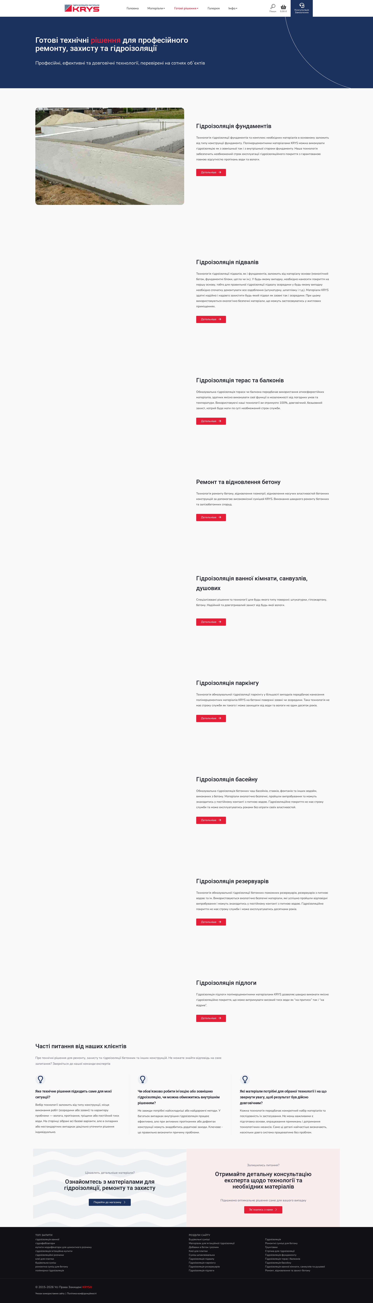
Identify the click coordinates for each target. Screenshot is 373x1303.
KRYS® (87, 1287)
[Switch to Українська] (265, 8)
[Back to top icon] (354, 1295)
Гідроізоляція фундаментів (233, 126)
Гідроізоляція (273, 1239)
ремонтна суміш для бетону (51, 1266)
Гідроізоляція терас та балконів (240, 380)
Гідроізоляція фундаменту (280, 1255)
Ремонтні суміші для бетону (281, 1243)
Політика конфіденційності (82, 1293)
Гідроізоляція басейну (227, 779)
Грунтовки (271, 1247)
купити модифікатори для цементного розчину (63, 1247)
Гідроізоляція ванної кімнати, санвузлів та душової (295, 1266)
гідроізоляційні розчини (49, 1255)
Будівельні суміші (199, 1239)
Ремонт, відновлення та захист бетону (287, 1270)
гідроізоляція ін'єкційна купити (53, 1251)
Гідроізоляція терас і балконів (282, 1259)
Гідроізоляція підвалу (201, 1259)
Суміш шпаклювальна (202, 1255)
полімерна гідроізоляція (49, 1270)
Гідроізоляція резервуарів (232, 881)
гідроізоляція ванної (47, 1239)
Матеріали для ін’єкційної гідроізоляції (211, 1243)
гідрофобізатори (45, 1243)
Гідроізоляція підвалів (227, 262)
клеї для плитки (44, 1259)
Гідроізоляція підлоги (226, 982)
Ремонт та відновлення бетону (238, 482)
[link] (109, 156)
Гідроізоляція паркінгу (227, 682)
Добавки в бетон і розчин (204, 1247)
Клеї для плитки (198, 1251)
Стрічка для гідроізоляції (280, 1251)
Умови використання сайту (49, 1293)
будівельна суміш (45, 1263)
